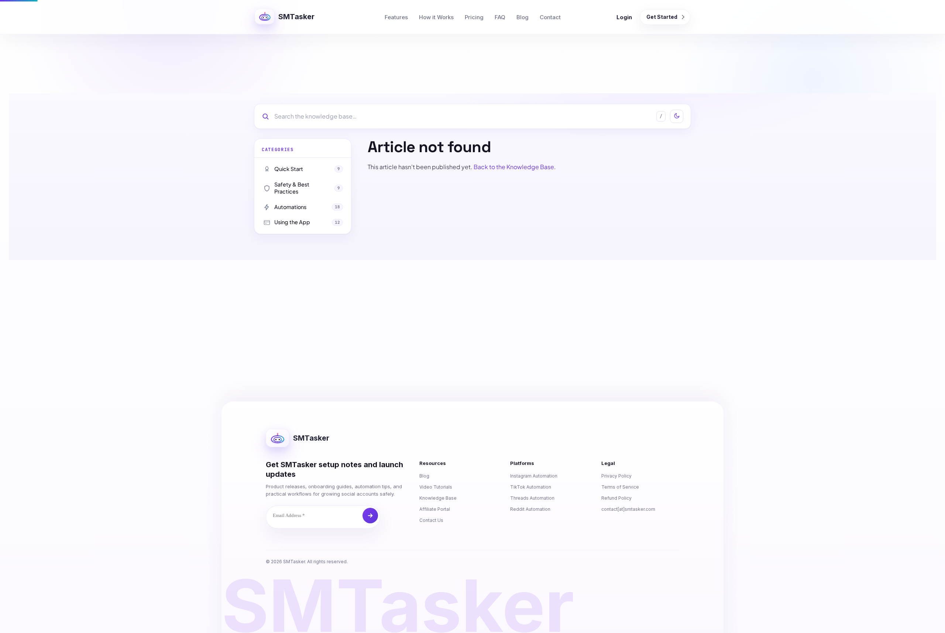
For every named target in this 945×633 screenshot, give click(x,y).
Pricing (474, 17)
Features (396, 17)
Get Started (661, 17)
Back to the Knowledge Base (514, 167)
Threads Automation (532, 498)
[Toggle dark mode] (676, 116)
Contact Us (431, 520)
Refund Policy (616, 498)
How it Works (436, 17)
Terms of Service (620, 487)
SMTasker (296, 16)
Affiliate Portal (434, 509)
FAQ (500, 17)
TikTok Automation (530, 487)
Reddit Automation (530, 509)
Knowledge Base (438, 498)
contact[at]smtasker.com (628, 509)
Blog (522, 17)
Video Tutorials (435, 487)
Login (624, 17)
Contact (550, 17)
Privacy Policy (616, 476)
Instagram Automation (533, 476)
